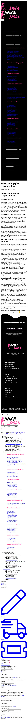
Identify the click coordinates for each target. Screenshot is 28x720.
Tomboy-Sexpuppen (11, 110)
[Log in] (1, 22)
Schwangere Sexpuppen (12, 70)
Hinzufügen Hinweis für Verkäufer (8, 666)
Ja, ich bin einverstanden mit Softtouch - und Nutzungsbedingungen (12, 716)
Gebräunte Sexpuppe (12, 89)
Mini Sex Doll (14, 432)
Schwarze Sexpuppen (12, 78)
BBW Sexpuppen (11, 66)
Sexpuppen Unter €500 (12, 122)
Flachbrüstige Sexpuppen (13, 51)
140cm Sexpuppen (11, 132)
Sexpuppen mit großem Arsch (14, 56)
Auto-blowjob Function (6, 433)
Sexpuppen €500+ (11, 123)
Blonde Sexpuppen (11, 107)
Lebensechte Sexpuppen (12, 114)
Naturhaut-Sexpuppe (11, 88)
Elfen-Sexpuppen (11, 79)
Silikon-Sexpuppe (11, 142)
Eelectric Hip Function (17, 433)
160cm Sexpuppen (11, 135)
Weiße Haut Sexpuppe (12, 87)
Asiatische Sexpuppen (12, 76)
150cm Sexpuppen (11, 133)
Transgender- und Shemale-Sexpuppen (16, 97)
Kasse (2, 663)
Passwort (3, 681)
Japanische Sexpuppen (12, 80)
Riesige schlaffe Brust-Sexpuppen (14, 55)
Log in (14, 706)
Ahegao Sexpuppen (11, 115)
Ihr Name (3, 708)
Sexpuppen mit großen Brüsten (14, 54)
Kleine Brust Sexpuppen (12, 52)
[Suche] (14, 23)
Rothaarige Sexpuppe (12, 109)
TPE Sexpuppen (11, 141)
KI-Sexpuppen (10, 105)
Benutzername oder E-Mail (7, 679)
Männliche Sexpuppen (12, 98)
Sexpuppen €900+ (11, 125)
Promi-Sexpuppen (11, 113)
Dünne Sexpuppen (11, 69)
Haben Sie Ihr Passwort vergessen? (9, 685)
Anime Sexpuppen (11, 106)
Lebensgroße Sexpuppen (12, 67)
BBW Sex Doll (21, 432)
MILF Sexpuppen (11, 111)
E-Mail (2, 711)
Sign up (15, 677)
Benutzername (4, 710)
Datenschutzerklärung (5, 717)
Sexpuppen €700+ (11, 124)
